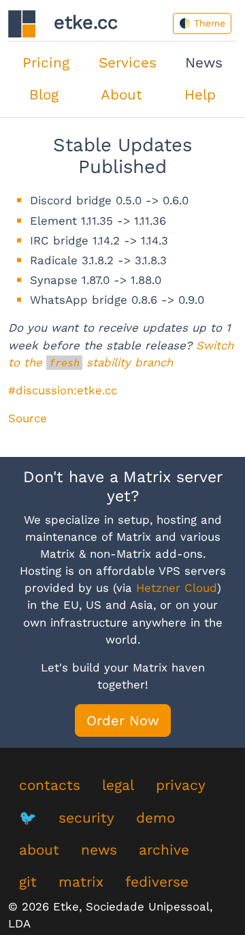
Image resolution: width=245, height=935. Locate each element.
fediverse (157, 882)
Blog (44, 94)
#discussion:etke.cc (62, 390)
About (121, 94)
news (99, 850)
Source (27, 418)
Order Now (122, 720)
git (28, 882)
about (39, 850)
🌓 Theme (202, 23)
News (204, 62)
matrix (81, 882)
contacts (49, 785)
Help (200, 94)
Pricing (45, 62)
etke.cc (76, 22)
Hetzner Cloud (176, 588)
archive (164, 850)
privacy (181, 785)
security (86, 818)
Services (128, 62)
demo (155, 818)
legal (118, 785)
